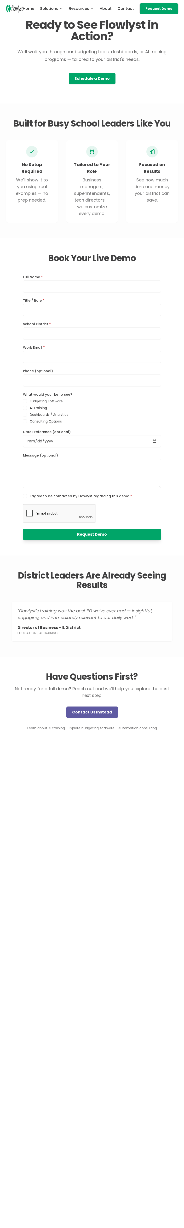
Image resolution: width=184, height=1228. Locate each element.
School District (37, 324)
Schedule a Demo (92, 78)
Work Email (34, 347)
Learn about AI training (46, 728)
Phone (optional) (38, 371)
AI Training (38, 407)
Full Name (33, 277)
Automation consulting (137, 728)
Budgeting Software (46, 401)
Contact (125, 8)
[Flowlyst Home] (14, 8)
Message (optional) (40, 455)
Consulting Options (46, 421)
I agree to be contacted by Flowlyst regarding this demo (81, 496)
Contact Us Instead (92, 712)
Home (28, 8)
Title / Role (33, 300)
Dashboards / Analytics (49, 414)
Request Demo (158, 8)
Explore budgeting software (92, 728)
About (106, 8)
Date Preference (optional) (47, 431)
